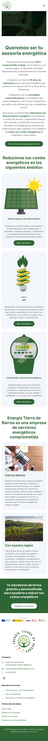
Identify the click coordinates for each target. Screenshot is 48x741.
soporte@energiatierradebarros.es (20, 668)
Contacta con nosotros (24, 606)
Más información (24, 243)
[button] (44, 5)
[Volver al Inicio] (7, 5)
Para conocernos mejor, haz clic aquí (24, 144)
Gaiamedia (33, 732)
